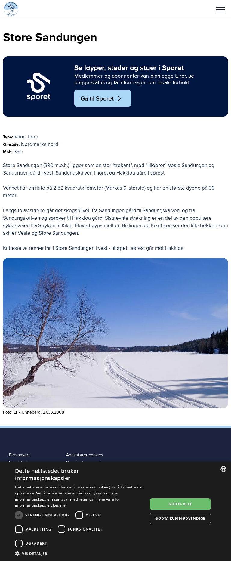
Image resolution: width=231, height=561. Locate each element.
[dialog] (115, 511)
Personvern (20, 454)
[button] (220, 9)
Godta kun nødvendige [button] (180, 518)
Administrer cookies (84, 454)
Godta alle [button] (180, 504)
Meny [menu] (220, 9)
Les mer (60, 505)
